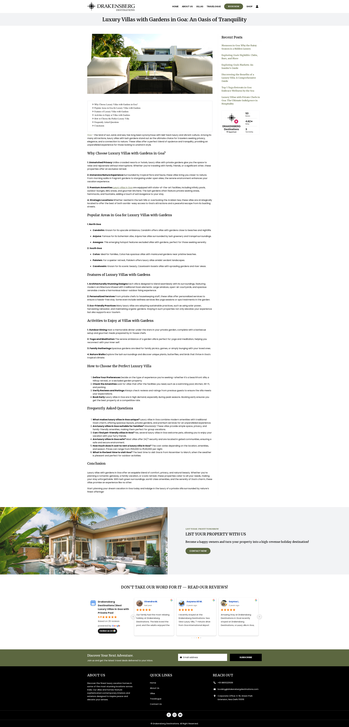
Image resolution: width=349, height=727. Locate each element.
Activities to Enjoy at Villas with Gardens (112, 115)
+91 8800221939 (225, 682)
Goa (89, 135)
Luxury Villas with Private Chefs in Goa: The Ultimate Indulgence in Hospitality (241, 100)
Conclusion (99, 125)
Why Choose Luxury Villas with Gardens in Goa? (116, 104)
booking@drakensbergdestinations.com (238, 689)
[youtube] (180, 715)
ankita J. (234, 601)
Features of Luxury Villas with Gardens (111, 111)
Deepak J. (149, 601)
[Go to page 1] (194, 637)
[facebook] (169, 715)
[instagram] (174, 715)
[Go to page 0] (191, 637)
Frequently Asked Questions (106, 122)
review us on (106, 630)
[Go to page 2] (196, 637)
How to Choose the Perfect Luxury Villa (111, 118)
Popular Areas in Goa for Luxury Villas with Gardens (117, 107)
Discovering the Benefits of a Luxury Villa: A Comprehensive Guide (239, 77)
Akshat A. (192, 601)
